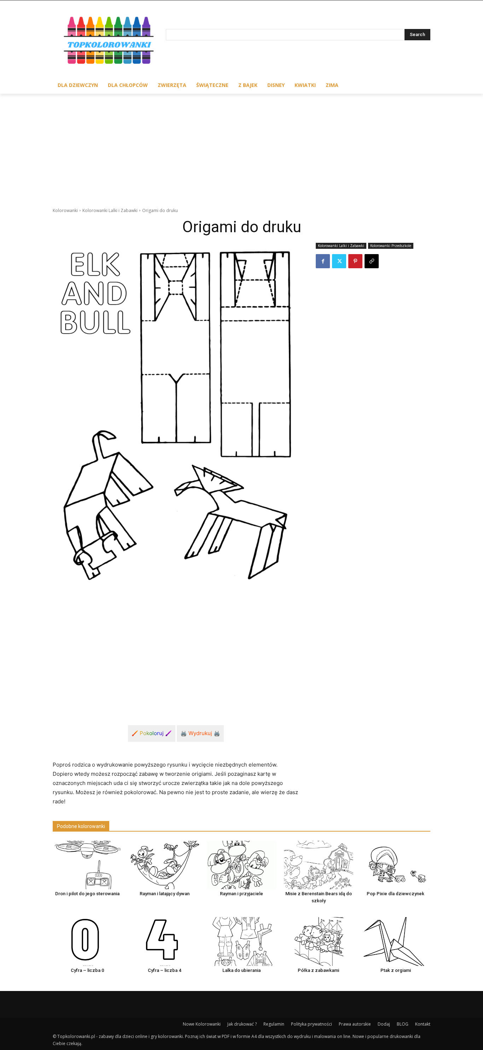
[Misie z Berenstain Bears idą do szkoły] (318, 865)
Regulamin (273, 1024)
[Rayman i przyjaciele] (241, 865)
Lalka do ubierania (241, 970)
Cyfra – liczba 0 (87, 970)
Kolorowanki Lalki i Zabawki (110, 210)
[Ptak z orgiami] (395, 941)
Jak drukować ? (242, 1024)
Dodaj (384, 1024)
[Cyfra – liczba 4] (164, 941)
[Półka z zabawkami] (318, 941)
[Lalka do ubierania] (241, 941)
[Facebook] (323, 261)
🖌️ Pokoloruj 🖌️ (152, 733)
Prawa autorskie (355, 1024)
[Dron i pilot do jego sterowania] (87, 865)
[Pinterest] (355, 261)
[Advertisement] (241, 146)
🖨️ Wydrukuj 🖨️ (200, 733)
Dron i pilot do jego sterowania (87, 893)
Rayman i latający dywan (165, 893)
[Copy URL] (372, 261)
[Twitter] (339, 261)
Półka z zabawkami (318, 970)
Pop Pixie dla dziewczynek (395, 893)
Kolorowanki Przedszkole (390, 245)
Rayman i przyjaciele (241, 893)
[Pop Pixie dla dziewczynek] (395, 865)
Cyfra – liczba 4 (164, 970)
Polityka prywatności (311, 1024)
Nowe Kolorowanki (202, 1024)
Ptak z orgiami (395, 970)
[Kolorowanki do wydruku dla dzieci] (109, 42)
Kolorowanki (65, 210)
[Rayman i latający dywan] (164, 865)
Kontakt (422, 1024)
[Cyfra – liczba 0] (87, 941)
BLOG (402, 1024)
